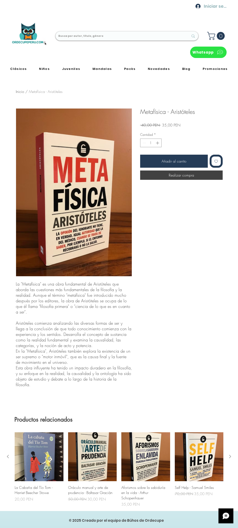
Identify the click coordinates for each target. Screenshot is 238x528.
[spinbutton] (151, 143)
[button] (217, 36)
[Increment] (158, 143)
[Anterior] (8, 456)
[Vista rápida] (39, 456)
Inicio (20, 91)
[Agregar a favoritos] (216, 161)
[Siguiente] (230, 456)
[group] (119, 469)
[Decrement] (144, 143)
